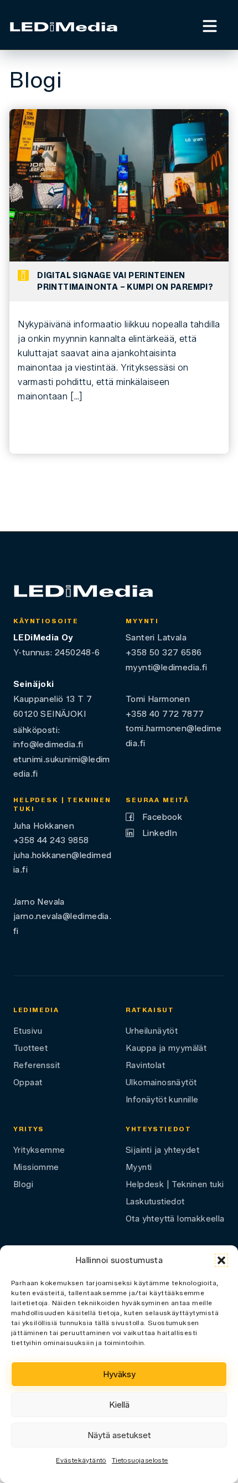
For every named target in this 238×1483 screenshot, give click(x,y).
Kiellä (119, 1405)
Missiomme (36, 1167)
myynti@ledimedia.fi (167, 667)
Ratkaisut (150, 1010)
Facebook (162, 817)
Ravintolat (145, 1065)
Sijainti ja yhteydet (162, 1150)
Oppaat (27, 1082)
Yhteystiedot (158, 1129)
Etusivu (28, 1031)
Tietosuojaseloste (140, 1460)
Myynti (139, 1167)
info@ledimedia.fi (48, 744)
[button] (221, 1260)
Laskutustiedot (155, 1202)
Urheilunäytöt (152, 1031)
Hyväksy (119, 1374)
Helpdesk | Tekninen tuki (175, 1184)
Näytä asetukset (119, 1435)
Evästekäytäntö (81, 1460)
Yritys (28, 1129)
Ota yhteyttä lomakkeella (175, 1219)
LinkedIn (159, 833)
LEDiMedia (36, 1010)
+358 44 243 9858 (51, 840)
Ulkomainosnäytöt (161, 1082)
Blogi (23, 1184)
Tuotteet (30, 1048)
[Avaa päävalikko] (210, 25)
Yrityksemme (39, 1150)
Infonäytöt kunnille (162, 1100)
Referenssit (36, 1065)
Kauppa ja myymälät (166, 1048)
